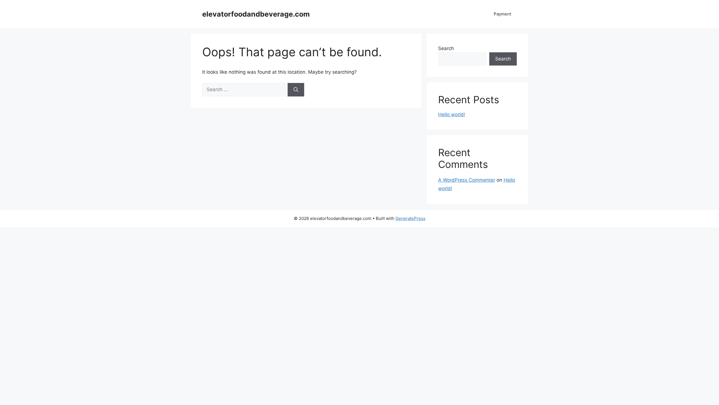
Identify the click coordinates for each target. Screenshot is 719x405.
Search (446, 48)
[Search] (296, 89)
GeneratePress (410, 218)
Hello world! (451, 114)
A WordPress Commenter (466, 180)
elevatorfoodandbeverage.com (256, 14)
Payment (502, 14)
